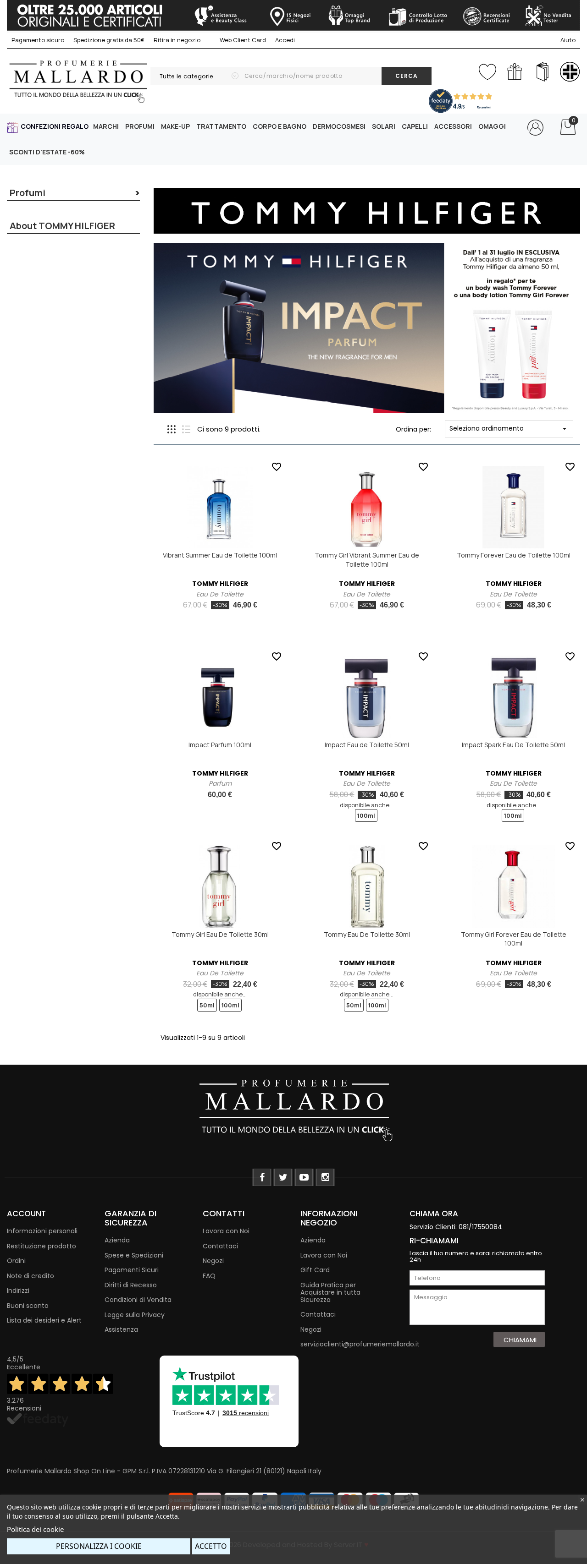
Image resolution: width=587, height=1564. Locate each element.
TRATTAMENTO (221, 126)
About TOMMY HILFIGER (62, 225)
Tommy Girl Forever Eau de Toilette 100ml (513, 939)
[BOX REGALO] (514, 71)
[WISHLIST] (487, 70)
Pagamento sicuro (37, 40)
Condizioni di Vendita (138, 1299)
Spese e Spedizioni (134, 1255)
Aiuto (568, 40)
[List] (186, 429)
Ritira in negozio (177, 40)
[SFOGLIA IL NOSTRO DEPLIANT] (542, 71)
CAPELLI (415, 126)
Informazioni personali (42, 1231)
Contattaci (220, 1246)
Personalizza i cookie (99, 1546)
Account (26, 1213)
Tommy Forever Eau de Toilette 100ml (513, 555)
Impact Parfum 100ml (219, 744)
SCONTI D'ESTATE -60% (47, 152)
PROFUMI (140, 126)
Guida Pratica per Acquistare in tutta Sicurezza (330, 1292)
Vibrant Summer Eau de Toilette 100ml (220, 555)
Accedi (285, 40)
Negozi (213, 1260)
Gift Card (315, 1270)
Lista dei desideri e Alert (44, 1320)
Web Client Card (242, 40)
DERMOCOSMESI (339, 126)
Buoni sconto (28, 1305)
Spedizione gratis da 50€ (108, 40)
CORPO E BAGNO (279, 126)
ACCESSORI (453, 126)
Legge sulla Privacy (135, 1314)
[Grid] (171, 429)
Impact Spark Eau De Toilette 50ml (513, 744)
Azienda (117, 1240)
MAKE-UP (175, 126)
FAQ (209, 1276)
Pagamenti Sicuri (132, 1270)
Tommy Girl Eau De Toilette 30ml (220, 934)
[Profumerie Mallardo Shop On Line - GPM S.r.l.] (293, 1109)
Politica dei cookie (35, 1529)
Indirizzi (18, 1290)
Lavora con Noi (226, 1231)
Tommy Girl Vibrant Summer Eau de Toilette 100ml (367, 560)
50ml (207, 1005)
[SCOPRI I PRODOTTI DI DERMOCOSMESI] (569, 71)
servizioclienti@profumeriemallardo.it (360, 1344)
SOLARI (383, 126)
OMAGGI (492, 126)
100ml (366, 815)
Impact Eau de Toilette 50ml (367, 744)
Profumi (27, 192)
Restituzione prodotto (41, 1246)
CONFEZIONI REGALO (55, 126)
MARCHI (106, 126)
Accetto (211, 1546)
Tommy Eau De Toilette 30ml (367, 934)
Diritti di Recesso (131, 1285)
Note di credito (30, 1276)
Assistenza (121, 1329)
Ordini (16, 1260)
